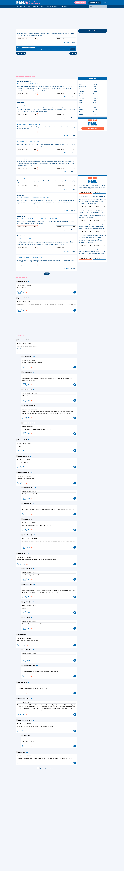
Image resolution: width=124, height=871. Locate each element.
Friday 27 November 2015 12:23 (24, 285)
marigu (20, 752)
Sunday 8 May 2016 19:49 (27, 426)
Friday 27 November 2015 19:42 (29, 522)
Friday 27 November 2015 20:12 (29, 621)
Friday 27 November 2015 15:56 (29, 491)
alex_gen (21, 682)
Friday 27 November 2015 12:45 (24, 756)
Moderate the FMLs (94, 2)
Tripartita (26, 568)
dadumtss (26, 389)
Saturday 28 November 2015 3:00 (29, 393)
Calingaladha (27, 487)
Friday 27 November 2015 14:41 (29, 605)
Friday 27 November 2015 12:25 (24, 476)
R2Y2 (24, 617)
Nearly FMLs (63, 6)
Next (46, 273)
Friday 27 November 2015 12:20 (24, 343)
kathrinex (21, 281)
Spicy (28, 6)
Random (22, 6)
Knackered (20, 103)
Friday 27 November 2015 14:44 (29, 653)
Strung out (20, 195)
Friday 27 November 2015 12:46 (29, 572)
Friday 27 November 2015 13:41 (29, 588)
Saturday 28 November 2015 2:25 (29, 538)
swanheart (26, 584)
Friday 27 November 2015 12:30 (24, 557)
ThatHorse (26, 503)
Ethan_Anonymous (23, 720)
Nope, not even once (23, 81)
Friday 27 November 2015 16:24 (29, 739)
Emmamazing (22, 340)
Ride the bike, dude (23, 236)
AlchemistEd (26, 535)
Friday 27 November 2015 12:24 (24, 459)
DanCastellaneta (27, 665)
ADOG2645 (26, 423)
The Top (43, 6)
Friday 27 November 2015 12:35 (29, 360)
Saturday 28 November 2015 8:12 (29, 409)
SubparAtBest (22, 456)
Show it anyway (21, 349)
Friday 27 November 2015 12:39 (24, 723)
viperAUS (20, 553)
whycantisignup (22, 472)
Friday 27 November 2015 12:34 (24, 686)
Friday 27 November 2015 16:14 (29, 507)
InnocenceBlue (22, 698)
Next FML (73, 53)
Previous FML (21, 53)
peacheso (21, 298)
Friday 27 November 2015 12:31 (24, 638)
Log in (105, 2)
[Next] (55, 768)
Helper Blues (21, 216)
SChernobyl (26, 356)
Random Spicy (35, 6)
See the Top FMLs (92, 128)
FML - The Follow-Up (52, 6)
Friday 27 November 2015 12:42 (24, 301)
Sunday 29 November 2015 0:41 (29, 669)
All (18, 6)
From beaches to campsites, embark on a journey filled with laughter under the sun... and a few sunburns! (45, 48)
